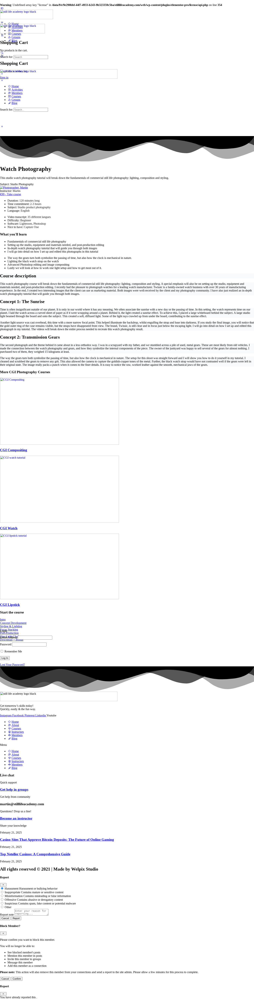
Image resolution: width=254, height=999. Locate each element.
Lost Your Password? (12, 664)
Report (16, 918)
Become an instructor (16, 818)
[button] (17, 184)
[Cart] (2, 34)
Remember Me (13, 651)
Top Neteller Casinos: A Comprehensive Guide (35, 854)
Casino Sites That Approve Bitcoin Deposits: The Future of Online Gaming (57, 840)
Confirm (17, 978)
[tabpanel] (127, 388)
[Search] (2, 52)
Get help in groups (14, 789)
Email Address (8, 637)
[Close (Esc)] (3, 885)
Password (5, 644)
